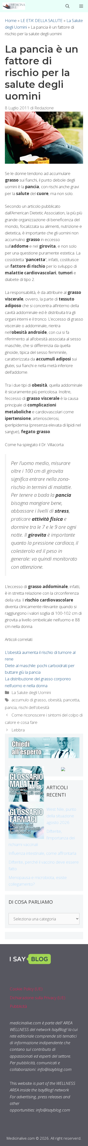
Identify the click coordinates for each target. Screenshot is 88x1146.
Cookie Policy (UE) (26, 989)
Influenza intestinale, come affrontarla (42, 853)
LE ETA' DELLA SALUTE (42, 20)
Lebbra (18, 730)
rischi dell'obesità (34, 707)
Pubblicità (18, 1006)
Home (11, 20)
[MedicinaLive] (13, 6)
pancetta (71, 700)
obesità (54, 700)
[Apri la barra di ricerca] (67, 6)
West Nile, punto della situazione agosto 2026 (61, 815)
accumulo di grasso (28, 700)
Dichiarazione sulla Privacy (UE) (37, 997)
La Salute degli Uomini (31, 692)
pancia (11, 707)
